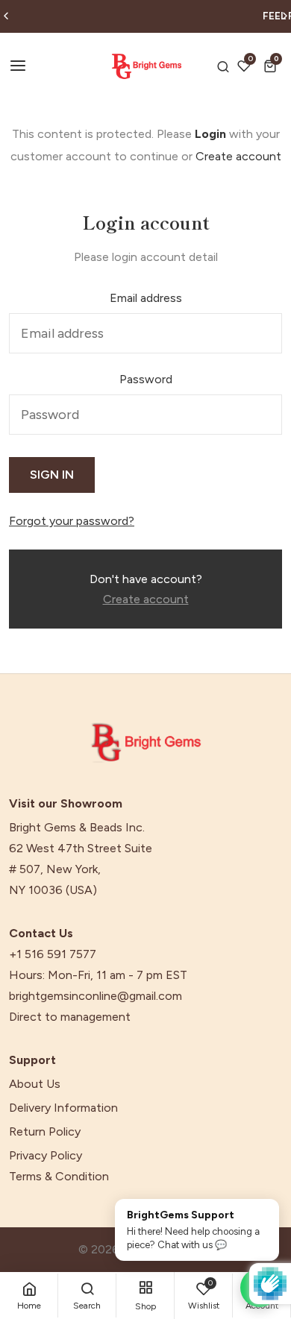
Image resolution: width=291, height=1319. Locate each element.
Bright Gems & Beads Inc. (77, 828)
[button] (272, 66)
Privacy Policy (45, 1156)
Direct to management (70, 1017)
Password (145, 379)
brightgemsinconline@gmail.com (95, 996)
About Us (34, 1084)
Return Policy (45, 1132)
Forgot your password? (71, 521)
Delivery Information (63, 1108)
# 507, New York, (55, 869)
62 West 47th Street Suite (80, 848)
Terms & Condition (59, 1177)
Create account (238, 156)
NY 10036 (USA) (53, 890)
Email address (146, 298)
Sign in (52, 475)
